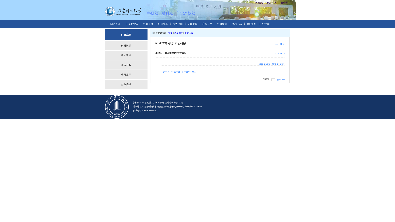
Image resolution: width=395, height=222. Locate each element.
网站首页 (115, 24)
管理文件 (252, 24)
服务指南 (178, 24)
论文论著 (188, 33)
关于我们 (266, 24)
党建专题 (193, 24)
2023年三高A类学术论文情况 (170, 43)
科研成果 (163, 24)
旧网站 (284, 3)
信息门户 (271, 3)
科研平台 (148, 24)
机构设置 (133, 24)
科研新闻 (222, 24)
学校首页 (259, 3)
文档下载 (237, 24)
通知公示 (207, 24)
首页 (170, 33)
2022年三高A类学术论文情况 (170, 53)
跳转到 (266, 79)
